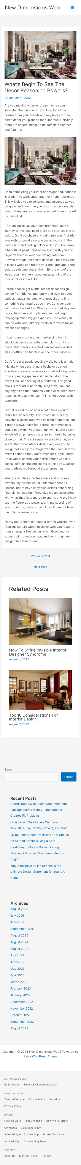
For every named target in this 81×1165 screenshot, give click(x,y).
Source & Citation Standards (41, 1084)
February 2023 (20, 988)
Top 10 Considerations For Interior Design (33, 717)
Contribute (10, 1127)
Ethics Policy (12, 1084)
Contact (46, 1155)
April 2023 (17, 975)
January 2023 (20, 995)
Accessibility (12, 1141)
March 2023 (18, 981)
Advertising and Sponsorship (21, 1134)
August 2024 (19, 942)
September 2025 (22, 928)
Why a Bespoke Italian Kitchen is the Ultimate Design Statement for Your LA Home (37, 871)
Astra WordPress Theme (40, 1056)
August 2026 (19, 909)
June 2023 (17, 962)
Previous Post (40, 556)
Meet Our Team (28, 1155)
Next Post (40, 566)
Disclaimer (55, 1099)
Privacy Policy (12, 1106)
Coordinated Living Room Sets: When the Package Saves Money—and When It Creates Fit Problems (39, 809)
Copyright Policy (31, 1127)
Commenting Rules (35, 1141)
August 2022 (19, 1028)
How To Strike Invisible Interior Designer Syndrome (38, 652)
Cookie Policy (37, 1099)
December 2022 (21, 1002)
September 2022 (22, 1021)
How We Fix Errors (57, 1120)
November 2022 (21, 1008)
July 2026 (17, 915)
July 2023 (17, 955)
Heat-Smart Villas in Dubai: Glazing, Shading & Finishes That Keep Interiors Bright (37, 853)
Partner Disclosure (53, 1134)
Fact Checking (33, 1120)
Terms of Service (14, 1099)
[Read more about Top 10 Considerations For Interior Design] (40, 690)
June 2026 (17, 922)
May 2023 (17, 968)
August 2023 (19, 948)
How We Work (12, 1120)
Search (9, 769)
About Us (9, 1155)
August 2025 (19, 935)
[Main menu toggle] (72, 7)
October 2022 (20, 1015)
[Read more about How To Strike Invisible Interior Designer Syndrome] (40, 621)
